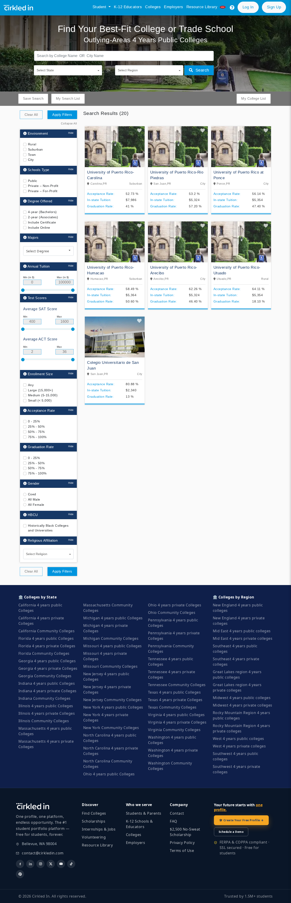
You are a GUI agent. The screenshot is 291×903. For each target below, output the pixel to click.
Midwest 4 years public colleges (242, 697)
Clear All (31, 115)
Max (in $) (63, 277)
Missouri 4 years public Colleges (112, 645)
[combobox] (48, 251)
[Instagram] (40, 864)
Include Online (39, 227)
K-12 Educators (128, 7)
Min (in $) (29, 277)
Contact (177, 813)
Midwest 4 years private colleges (242, 705)
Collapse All (69, 123)
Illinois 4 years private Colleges (46, 713)
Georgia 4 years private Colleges (48, 668)
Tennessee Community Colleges (177, 684)
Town (32, 154)
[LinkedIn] (30, 864)
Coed (32, 494)
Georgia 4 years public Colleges (47, 660)
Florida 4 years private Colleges (46, 645)
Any (31, 385)
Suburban (35, 149)
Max (59, 316)
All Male (34, 499)
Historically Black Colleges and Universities (48, 528)
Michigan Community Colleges (111, 638)
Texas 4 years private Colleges (175, 699)
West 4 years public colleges (238, 738)
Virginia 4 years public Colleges (176, 714)
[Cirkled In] (20, 7)
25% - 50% (36, 426)
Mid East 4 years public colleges (242, 630)
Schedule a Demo (231, 832)
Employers (173, 7)
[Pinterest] (20, 874)
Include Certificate (42, 222)
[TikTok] (71, 864)
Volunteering (94, 837)
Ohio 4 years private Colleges (174, 605)
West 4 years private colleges (239, 746)
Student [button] (100, 7)
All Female (36, 504)
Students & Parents (143, 813)
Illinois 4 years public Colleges (45, 705)
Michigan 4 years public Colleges (113, 617)
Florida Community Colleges (44, 653)
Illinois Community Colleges (43, 720)
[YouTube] (61, 864)
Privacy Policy (182, 842)
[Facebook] (20, 864)
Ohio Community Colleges (172, 612)
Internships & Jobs (98, 829)
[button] (232, 8)
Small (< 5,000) (40, 400)
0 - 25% (34, 421)
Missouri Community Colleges (110, 666)
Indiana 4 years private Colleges (47, 690)
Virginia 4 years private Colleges (177, 722)
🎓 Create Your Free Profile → (241, 820)
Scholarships (93, 821)
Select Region (128, 70)
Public (32, 181)
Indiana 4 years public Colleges (46, 683)
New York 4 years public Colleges (113, 707)
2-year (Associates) (43, 217)
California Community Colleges (46, 630)
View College (114, 196)
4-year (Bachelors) (42, 212)
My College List (253, 98)
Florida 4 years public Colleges (46, 638)
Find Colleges (94, 813)
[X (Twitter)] (51, 864)
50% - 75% (36, 432)
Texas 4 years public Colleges (174, 692)
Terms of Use (182, 850)
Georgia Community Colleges (45, 675)
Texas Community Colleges (172, 707)
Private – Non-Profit (43, 186)
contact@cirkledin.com (43, 853)
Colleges (153, 7)
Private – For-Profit (43, 191)
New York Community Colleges (111, 727)
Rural (32, 144)
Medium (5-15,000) (43, 395)
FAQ (173, 821)
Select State (45, 70)
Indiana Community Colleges (44, 698)
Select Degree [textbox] (37, 251)
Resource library (202, 7)
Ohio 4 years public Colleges (109, 774)
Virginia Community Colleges (174, 729)
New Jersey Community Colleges (112, 699)
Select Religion (36, 554)
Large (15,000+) (40, 390)
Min (25, 316)
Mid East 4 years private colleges (243, 638)
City (31, 159)
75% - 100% (37, 437)
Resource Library (97, 845)
